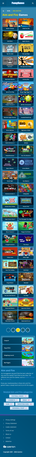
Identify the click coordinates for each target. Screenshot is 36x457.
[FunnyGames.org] (3, 11)
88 (29, 400)
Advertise (8, 441)
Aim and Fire (17, 11)
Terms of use (10, 430)
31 (11, 404)
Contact (8, 438)
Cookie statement (11, 427)
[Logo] (18, 3)
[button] (33, 3)
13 (25, 396)
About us (8, 434)
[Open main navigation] (3, 3)
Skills (8, 11)
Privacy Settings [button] (10, 420)
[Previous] (8, 330)
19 (31, 404)
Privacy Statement (11, 423)
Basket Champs (30, 377)
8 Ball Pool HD (6, 379)
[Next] (13, 330)
